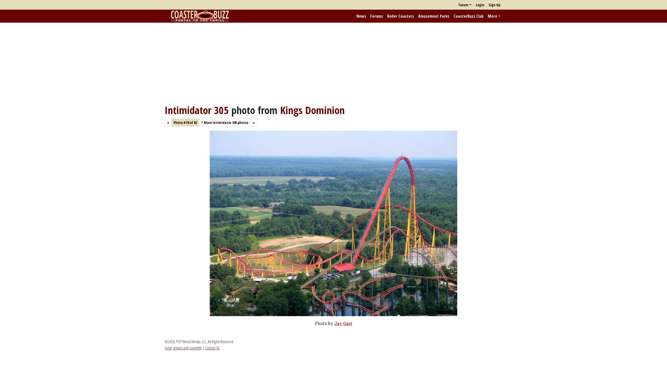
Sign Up (494, 4)
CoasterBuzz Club (469, 16)
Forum (463, 4)
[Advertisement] (333, 63)
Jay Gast (343, 323)
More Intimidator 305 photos (224, 122)
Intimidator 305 (197, 110)
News (361, 16)
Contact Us (212, 348)
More (492, 16)
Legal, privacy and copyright (183, 348)
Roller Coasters (400, 16)
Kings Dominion (312, 110)
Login (480, 4)
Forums (376, 16)
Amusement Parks (433, 16)
